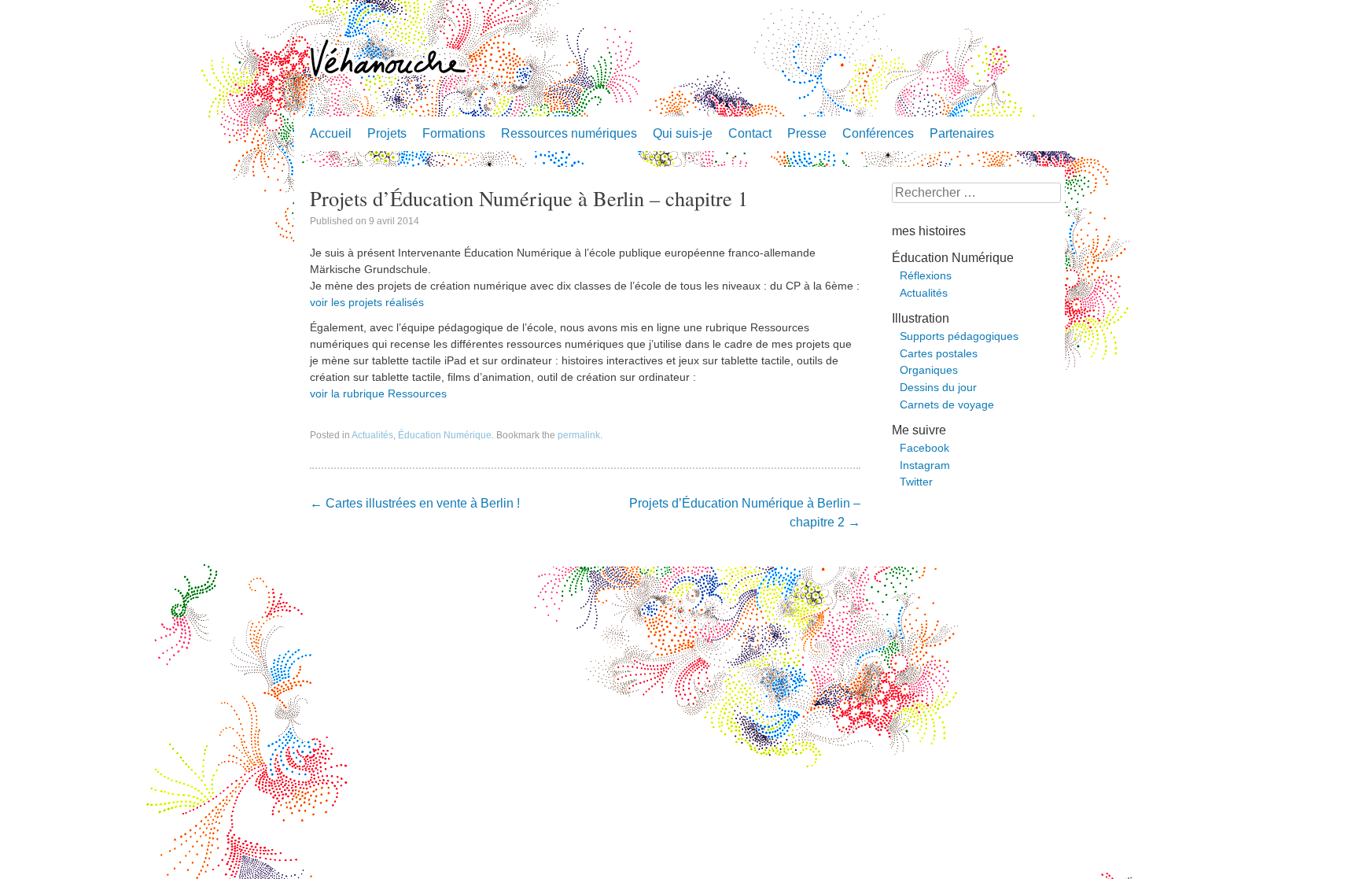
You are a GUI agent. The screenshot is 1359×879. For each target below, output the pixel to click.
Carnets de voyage (947, 404)
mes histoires (929, 231)
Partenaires (962, 133)
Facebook (924, 447)
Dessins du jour (938, 387)
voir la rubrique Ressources (378, 393)
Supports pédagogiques (959, 336)
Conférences (878, 133)
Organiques (929, 370)
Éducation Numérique (445, 435)
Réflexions (926, 275)
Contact (750, 133)
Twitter (916, 481)
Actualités (372, 435)
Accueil (331, 133)
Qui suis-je (683, 133)
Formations (453, 133)
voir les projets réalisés (367, 302)
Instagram (925, 465)
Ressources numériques (569, 133)
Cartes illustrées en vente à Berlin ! (415, 503)
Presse (807, 133)
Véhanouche (388, 59)
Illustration (920, 318)
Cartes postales (939, 353)
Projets (387, 133)
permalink (579, 435)
